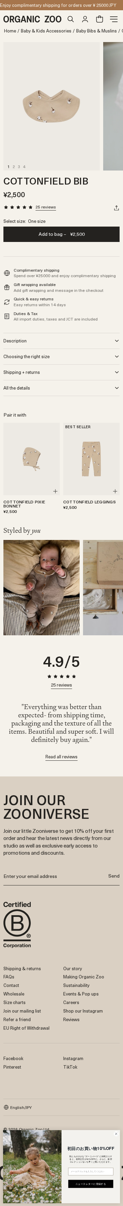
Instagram (73, 1058)
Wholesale (13, 993)
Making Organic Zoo (83, 976)
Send (114, 875)
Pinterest (12, 1066)
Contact (11, 985)
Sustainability (76, 985)
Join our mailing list (22, 1010)
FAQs (8, 976)
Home (10, 31)
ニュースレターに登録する (91, 1183)
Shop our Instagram (83, 1010)
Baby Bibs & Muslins (96, 31)
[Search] (70, 19)
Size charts (14, 1002)
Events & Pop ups (81, 993)
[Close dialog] (116, 1133)
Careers (71, 1002)
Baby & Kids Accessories (46, 31)
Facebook (13, 1058)
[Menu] (114, 19)
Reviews (71, 1019)
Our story (72, 968)
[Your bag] (99, 19)
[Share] (116, 208)
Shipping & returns (22, 968)
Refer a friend (17, 1019)
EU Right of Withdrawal (26, 1028)
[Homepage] (33, 19)
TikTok (70, 1066)
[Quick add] (55, 491)
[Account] (85, 19)
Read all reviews (61, 757)
